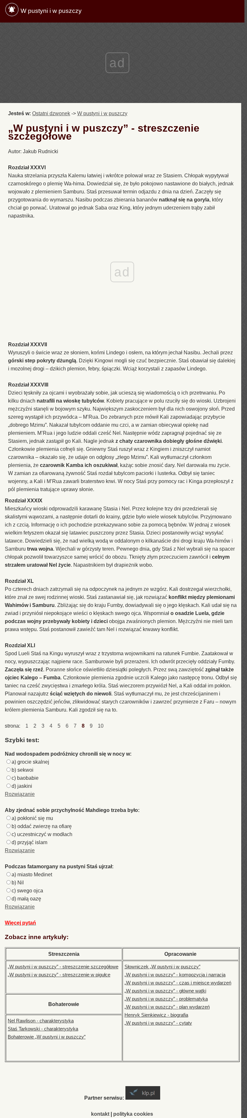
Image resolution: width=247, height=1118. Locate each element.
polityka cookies (133, 1114)
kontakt (100, 1114)
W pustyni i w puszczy (51, 10)
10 (100, 726)
